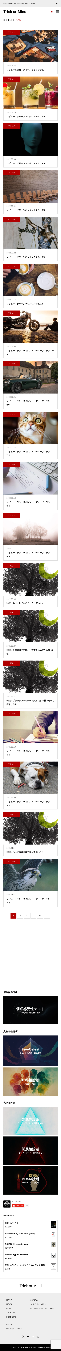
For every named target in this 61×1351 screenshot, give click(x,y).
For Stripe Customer (14, 1329)
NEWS (9, 1304)
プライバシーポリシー (39, 1304)
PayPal (9, 1324)
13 (40, 915)
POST (8, 1309)
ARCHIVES (11, 1313)
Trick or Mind (14, 11)
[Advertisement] (30, 954)
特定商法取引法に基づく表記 (42, 1309)
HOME (9, 1300)
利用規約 (34, 1300)
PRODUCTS (11, 1317)
